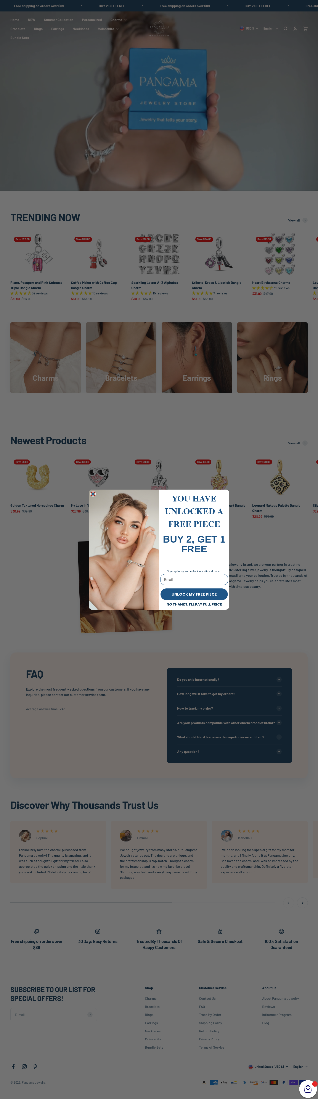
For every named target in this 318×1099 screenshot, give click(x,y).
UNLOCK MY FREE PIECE (194, 594)
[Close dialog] (93, 494)
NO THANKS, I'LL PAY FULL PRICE (194, 604)
